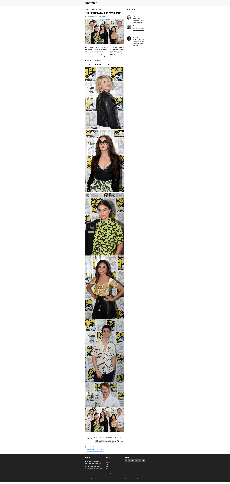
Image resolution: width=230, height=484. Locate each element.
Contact (131, 478)
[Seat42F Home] (126, 460)
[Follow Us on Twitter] (132, 460)
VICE (135, 3)
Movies (107, 462)
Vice (107, 466)
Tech (107, 464)
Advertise (143, 478)
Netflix (98, 47)
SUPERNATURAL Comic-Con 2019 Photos (97, 449)
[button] (143, 3)
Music (107, 468)
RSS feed (126, 478)
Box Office (108, 470)
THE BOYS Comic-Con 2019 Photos (95, 451)
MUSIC (139, 3)
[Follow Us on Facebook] (129, 460)
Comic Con (91, 446)
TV (118, 3)
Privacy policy (137, 478)
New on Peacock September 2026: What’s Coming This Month (138, 20)
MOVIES (124, 3)
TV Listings (108, 473)
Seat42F (87, 9)
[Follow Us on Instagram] (136, 460)
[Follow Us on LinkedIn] (139, 460)
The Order (98, 448)
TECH (130, 3)
